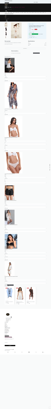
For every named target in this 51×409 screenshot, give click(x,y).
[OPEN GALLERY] (16, 30)
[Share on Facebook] (32, 37)
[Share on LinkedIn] (33, 37)
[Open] (5, 15)
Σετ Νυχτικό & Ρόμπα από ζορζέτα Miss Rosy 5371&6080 (11, 276)
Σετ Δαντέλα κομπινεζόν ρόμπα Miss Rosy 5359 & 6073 (11, 224)
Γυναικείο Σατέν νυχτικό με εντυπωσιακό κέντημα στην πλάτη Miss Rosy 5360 (20, 302)
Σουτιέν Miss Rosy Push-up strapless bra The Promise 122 (11, 137)
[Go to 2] (6, 29)
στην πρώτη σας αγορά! (8, 337)
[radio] (33, 30)
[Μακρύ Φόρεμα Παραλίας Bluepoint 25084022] (31, 293)
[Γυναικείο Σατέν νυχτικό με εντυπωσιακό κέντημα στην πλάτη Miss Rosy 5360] (20, 294)
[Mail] (35, 37)
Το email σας (6, 342)
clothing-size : (6, 77)
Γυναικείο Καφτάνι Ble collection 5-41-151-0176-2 (9, 302)
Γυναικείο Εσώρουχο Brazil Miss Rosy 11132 (10, 173)
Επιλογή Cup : (6, 256)
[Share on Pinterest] (34, 37)
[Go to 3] (6, 33)
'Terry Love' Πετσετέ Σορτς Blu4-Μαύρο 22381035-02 (10, 200)
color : (5, 74)
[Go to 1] (6, 24)
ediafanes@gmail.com (8, 319)
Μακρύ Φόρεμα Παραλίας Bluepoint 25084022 (31, 302)
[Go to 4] (6, 38)
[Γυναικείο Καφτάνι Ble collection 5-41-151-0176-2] (9, 293)
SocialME (13, 349)
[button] (25, 48)
